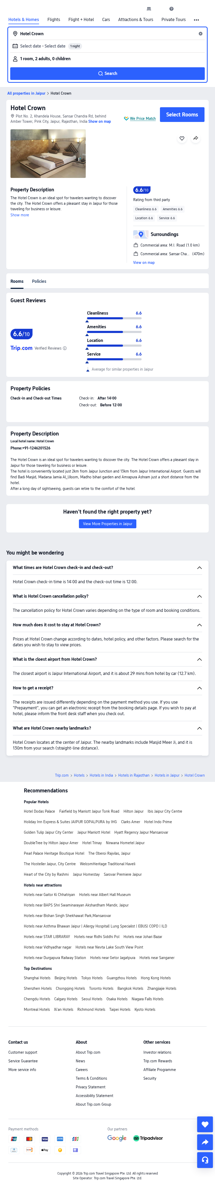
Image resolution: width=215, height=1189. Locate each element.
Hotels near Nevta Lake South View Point (109, 947)
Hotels (79, 775)
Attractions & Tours (135, 19)
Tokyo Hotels (92, 978)
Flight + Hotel (81, 19)
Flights (53, 19)
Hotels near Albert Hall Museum (105, 895)
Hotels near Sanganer (156, 958)
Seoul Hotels (92, 999)
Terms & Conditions (91, 1078)
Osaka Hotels (116, 999)
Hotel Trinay (92, 843)
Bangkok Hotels (130, 988)
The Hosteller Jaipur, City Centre (50, 864)
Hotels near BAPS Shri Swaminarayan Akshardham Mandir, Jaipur (76, 905)
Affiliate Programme (159, 1070)
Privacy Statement (90, 1087)
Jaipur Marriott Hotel (93, 832)
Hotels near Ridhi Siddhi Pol (96, 937)
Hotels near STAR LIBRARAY (47, 937)
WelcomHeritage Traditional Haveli (107, 864)
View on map (144, 262)
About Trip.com (88, 1052)
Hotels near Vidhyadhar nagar (47, 947)
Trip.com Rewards (157, 1061)
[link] (148, 8)
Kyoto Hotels (145, 1009)
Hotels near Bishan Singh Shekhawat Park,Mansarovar (67, 916)
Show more (19, 215)
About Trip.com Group (93, 1104)
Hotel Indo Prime (158, 822)
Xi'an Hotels (63, 1009)
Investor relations (157, 1052)
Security (149, 1078)
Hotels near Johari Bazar (142, 937)
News (80, 1061)
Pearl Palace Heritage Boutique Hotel (54, 853)
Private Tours (174, 19)
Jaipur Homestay (86, 874)
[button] (160, 8)
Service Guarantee (23, 1061)
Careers (82, 1070)
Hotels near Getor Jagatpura (112, 958)
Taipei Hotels (119, 1009)
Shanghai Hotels (37, 978)
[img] (48, 153)
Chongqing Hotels (70, 988)
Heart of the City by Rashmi (46, 874)
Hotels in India (101, 775)
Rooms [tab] (17, 281)
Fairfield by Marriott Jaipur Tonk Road (89, 811)
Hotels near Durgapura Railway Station (55, 958)
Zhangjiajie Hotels (161, 988)
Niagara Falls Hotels (147, 999)
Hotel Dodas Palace (39, 811)
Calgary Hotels (65, 999)
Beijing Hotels (66, 978)
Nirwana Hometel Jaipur (125, 843)
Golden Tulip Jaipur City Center (48, 832)
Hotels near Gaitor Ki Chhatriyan (49, 895)
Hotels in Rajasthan (133, 775)
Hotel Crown (28, 108)
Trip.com (62, 775)
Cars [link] (106, 19)
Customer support (22, 1052)
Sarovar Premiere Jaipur (123, 874)
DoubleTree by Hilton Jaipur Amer (51, 843)
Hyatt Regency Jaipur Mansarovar (141, 832)
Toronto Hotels (101, 988)
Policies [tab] (39, 281)
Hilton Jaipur (133, 811)
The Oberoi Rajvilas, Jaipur (109, 853)
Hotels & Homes (23, 19)
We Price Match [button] (143, 118)
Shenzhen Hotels (38, 988)
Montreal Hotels (37, 1009)
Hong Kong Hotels (156, 978)
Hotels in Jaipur (167, 775)
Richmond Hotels (91, 1009)
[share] (205, 1142)
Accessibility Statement (94, 1096)
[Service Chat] (205, 1160)
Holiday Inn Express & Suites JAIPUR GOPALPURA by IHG (70, 822)
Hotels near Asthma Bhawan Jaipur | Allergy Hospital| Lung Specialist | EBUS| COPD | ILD (95, 926)
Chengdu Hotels (37, 999)
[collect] (205, 1124)
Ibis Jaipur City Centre (165, 811)
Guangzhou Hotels (122, 978)
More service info (22, 1070)
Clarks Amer (130, 822)
